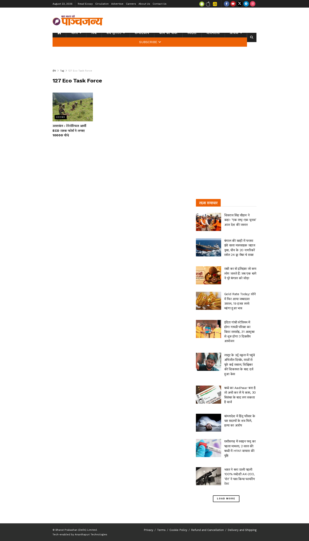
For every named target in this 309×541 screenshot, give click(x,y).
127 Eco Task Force (80, 70)
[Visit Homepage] (78, 20)
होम (54, 70)
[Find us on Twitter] (239, 4)
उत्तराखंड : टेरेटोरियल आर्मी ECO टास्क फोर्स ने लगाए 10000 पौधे (69, 130)
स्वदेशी (192, 33)
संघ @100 (114, 33)
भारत (74, 33)
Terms (161, 530)
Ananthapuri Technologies (91, 534)
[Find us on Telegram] (246, 4)
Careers (131, 3)
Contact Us (159, 3)
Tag (62, 70)
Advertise (117, 3)
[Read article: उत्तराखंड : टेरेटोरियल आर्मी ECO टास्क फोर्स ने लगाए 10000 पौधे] (73, 107)
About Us (144, 3)
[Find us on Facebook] (226, 4)
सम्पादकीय (142, 33)
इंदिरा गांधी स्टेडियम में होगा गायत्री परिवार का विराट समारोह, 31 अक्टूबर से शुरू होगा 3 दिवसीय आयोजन (239, 331)
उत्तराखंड (60, 117)
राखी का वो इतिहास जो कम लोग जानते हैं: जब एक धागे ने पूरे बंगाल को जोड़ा (240, 273)
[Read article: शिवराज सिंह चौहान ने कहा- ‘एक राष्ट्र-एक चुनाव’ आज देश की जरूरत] (208, 222)
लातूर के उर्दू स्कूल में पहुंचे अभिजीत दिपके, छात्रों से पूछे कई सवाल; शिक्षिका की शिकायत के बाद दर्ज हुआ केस (239, 364)
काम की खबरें (168, 33)
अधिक (234, 33)
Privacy (148, 530)
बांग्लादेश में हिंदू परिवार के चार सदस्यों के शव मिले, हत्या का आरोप (239, 420)
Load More (226, 498)
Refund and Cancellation (207, 530)
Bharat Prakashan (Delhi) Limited (76, 529)
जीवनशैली (213, 33)
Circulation (102, 3)
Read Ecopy (85, 3)
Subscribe (148, 42)
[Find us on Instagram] (252, 4)
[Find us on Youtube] (233, 4)
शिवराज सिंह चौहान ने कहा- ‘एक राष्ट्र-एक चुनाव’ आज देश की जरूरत (240, 220)
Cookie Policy (178, 530)
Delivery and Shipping (242, 530)
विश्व (94, 33)
